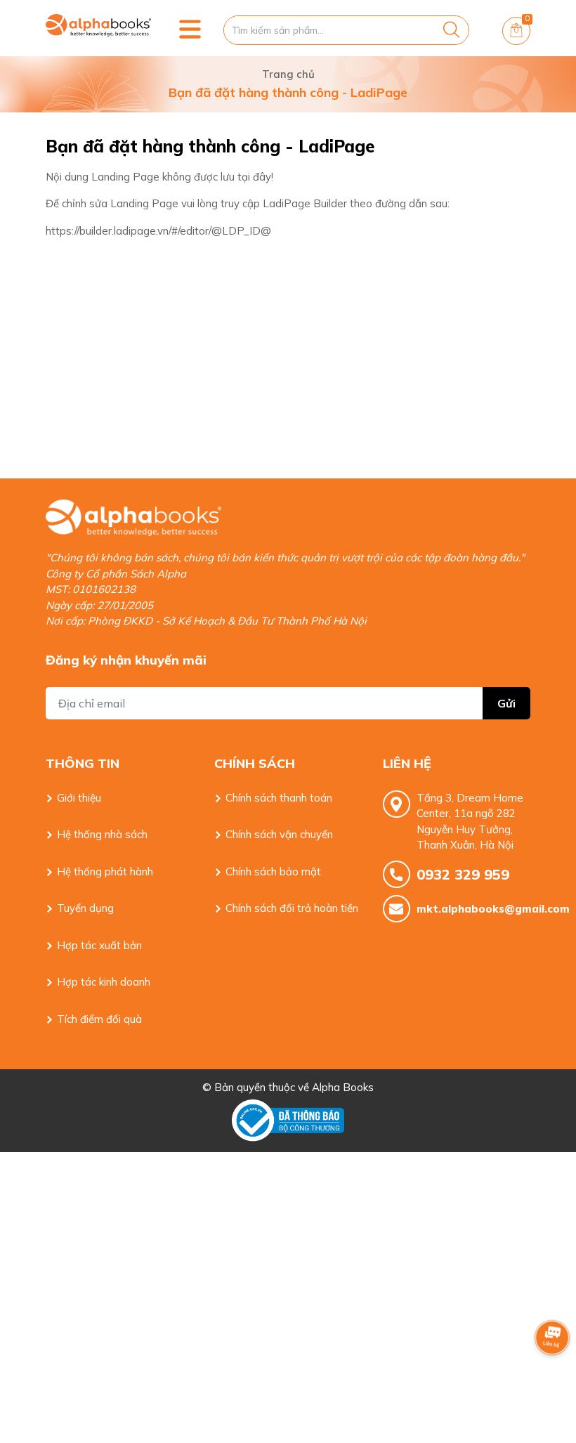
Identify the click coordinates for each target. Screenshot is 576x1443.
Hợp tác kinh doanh (103, 981)
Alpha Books (343, 1087)
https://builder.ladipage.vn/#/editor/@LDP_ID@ (158, 230)
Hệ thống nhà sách (102, 834)
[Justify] (451, 30)
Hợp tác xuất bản (99, 945)
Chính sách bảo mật (273, 871)
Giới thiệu (79, 797)
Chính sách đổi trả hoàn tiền (291, 908)
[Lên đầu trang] (552, 1376)
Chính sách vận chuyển (279, 834)
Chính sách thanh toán (278, 797)
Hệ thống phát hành (105, 871)
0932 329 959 (463, 874)
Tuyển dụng (85, 908)
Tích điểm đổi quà (99, 1019)
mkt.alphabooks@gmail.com (473, 908)
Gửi (506, 703)
